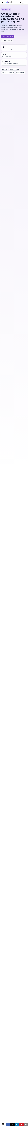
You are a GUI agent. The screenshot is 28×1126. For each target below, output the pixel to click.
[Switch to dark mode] (22, 2)
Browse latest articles (8, 36)
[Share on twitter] (12, 1124)
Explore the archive (7, 40)
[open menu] (25, 2)
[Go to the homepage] (9, 2)
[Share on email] (26, 1124)
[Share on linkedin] (17, 1124)
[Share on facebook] (8, 1124)
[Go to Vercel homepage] (3, 2)
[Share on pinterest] (21, 1124)
